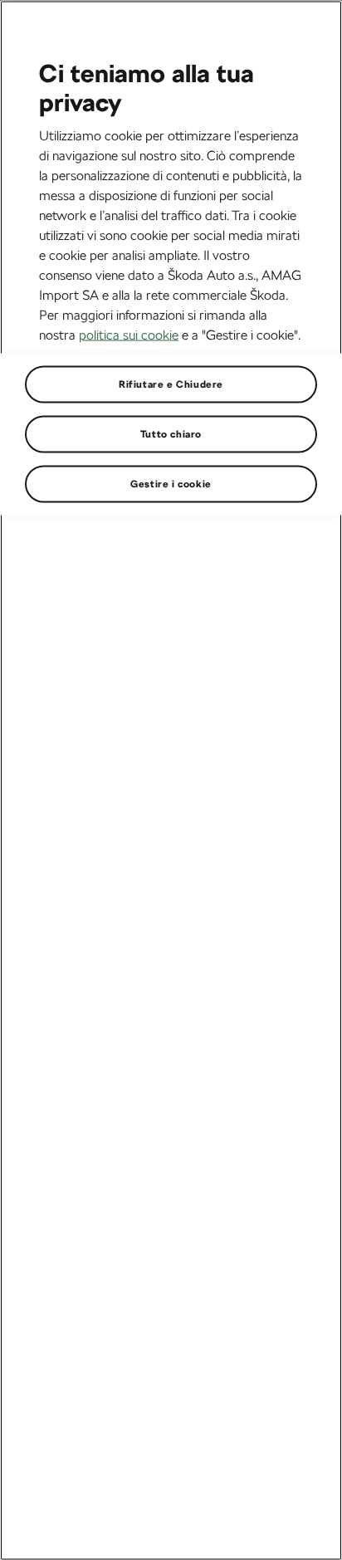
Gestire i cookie (171, 483)
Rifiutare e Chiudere (171, 383)
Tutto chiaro (171, 433)
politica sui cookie (128, 334)
